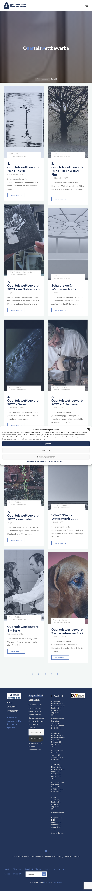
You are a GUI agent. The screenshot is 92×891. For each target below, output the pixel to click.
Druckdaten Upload (33, 869)
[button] (88, 429)
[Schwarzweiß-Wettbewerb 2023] (68, 244)
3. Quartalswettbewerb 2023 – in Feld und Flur (67, 169)
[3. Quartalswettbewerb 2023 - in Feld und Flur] (68, 122)
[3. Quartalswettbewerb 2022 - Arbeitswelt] (68, 355)
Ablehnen (46, 450)
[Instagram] (46, 851)
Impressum (61, 461)
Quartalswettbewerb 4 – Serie (23, 628)
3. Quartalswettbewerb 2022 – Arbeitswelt (67, 400)
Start (6, 869)
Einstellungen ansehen (46, 457)
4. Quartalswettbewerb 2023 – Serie (23, 167)
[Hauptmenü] (86, 5)
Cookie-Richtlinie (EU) (13, 874)
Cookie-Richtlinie (33, 461)
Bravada (46, 882)
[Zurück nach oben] (83, 882)
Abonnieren (36, 738)
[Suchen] (44, 874)
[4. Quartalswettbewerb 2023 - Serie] (24, 122)
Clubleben (45, 79)
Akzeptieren (46, 444)
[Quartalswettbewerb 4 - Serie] (24, 585)
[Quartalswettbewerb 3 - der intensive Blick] (68, 588)
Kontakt (62, 869)
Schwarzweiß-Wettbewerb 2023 (64, 287)
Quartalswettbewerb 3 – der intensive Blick (67, 631)
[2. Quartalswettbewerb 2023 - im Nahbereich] (24, 240)
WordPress (57, 882)
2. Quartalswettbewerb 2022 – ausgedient (23, 515)
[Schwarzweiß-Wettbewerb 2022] (68, 474)
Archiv (11, 387)
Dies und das (27, 272)
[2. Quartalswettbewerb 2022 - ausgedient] (24, 470)
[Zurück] (51, 696)
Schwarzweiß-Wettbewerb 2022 (64, 517)
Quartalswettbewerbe (17, 156)
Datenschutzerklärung (48, 461)
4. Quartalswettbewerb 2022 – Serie (23, 400)
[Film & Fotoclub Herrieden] (15, 5)
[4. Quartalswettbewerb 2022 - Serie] (24, 355)
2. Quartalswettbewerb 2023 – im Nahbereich (23, 285)
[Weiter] (65, 696)
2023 (11, 154)
